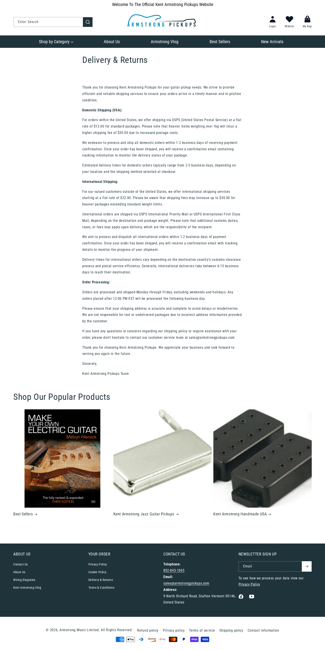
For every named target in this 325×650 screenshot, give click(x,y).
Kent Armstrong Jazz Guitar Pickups (143, 514)
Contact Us (20, 564)
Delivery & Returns (100, 580)
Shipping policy (231, 630)
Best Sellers (23, 514)
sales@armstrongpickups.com (186, 583)
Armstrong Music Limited (79, 630)
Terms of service (202, 630)
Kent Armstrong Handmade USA (240, 514)
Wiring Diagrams (24, 580)
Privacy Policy (97, 564)
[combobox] (53, 22)
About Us (19, 572)
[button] (55, 41)
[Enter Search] (88, 22)
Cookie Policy (97, 572)
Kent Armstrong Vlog (27, 587)
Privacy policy (174, 630)
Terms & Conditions (101, 587)
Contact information (263, 630)
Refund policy (148, 630)
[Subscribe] (307, 566)
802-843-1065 (173, 570)
